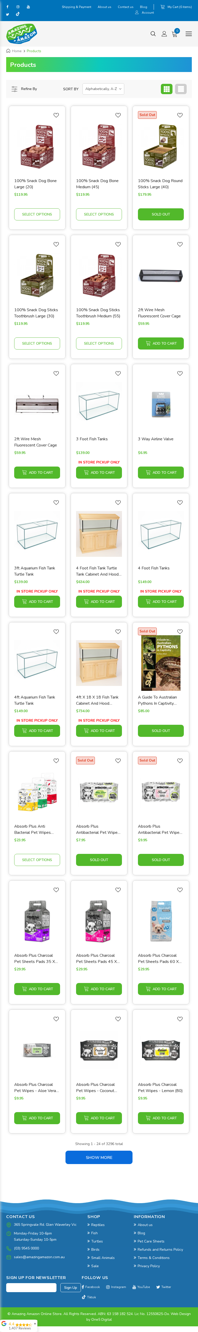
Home (17, 51)
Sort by (71, 89)
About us (104, 7)
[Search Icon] (153, 34)
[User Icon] (137, 13)
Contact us (126, 7)
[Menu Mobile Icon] (189, 34)
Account (148, 13)
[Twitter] (7, 14)
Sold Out (161, 214)
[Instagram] (18, 7)
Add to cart (165, 343)
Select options (37, 214)
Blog (143, 7)
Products (34, 51)
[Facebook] (7, 7)
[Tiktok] (18, 14)
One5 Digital (101, 1319)
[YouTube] (28, 7)
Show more (99, 1157)
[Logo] (21, 34)
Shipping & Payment (76, 7)
